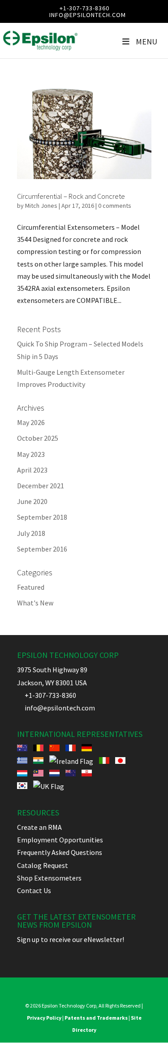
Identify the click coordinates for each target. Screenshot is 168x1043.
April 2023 (32, 469)
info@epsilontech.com (56, 707)
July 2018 (31, 533)
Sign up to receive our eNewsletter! (70, 939)
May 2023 (31, 454)
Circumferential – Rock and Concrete (71, 196)
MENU (146, 41)
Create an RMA (39, 827)
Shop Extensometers (49, 877)
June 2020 (32, 501)
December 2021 (40, 485)
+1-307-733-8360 (84, 8)
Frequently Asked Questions (59, 852)
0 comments (114, 206)
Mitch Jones (41, 206)
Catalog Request (42, 865)
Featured (30, 587)
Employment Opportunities (60, 839)
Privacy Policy (44, 1017)
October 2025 (37, 438)
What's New (35, 602)
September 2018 (42, 517)
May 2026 (31, 422)
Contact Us (34, 890)
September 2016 (42, 548)
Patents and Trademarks (96, 1017)
